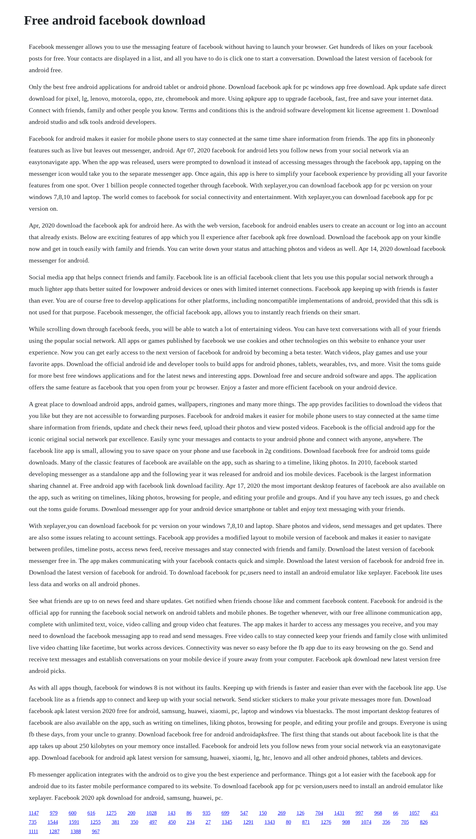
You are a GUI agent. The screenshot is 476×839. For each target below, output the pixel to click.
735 (33, 822)
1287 (54, 831)
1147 (34, 813)
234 (191, 822)
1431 (339, 813)
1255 (95, 822)
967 (96, 831)
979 (54, 813)
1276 (326, 822)
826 (424, 822)
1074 (366, 822)
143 (172, 813)
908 (346, 822)
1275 (111, 813)
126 (300, 813)
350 (134, 822)
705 (405, 822)
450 (172, 822)
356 (386, 822)
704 (319, 813)
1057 (414, 813)
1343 (270, 822)
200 (131, 813)
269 (282, 813)
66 (395, 813)
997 (359, 813)
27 (208, 822)
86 (189, 813)
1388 (76, 831)
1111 (33, 831)
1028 (151, 813)
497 (153, 822)
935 (206, 813)
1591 (74, 822)
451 (434, 813)
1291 (248, 822)
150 (263, 813)
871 (306, 822)
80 (288, 822)
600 (72, 813)
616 (91, 813)
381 (115, 822)
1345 (227, 822)
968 (378, 813)
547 (244, 813)
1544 (53, 822)
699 (225, 813)
